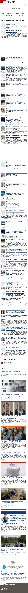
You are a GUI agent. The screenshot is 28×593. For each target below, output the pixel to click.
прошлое (12, 359)
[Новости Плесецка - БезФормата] (8, 1)
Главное (3, 13)
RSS (11, 591)
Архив (9, 13)
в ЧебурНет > (21, 15)
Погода (22, 13)
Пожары (13, 15)
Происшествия (5, 15)
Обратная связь (4, 588)
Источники (15, 13)
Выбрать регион (4, 589)
